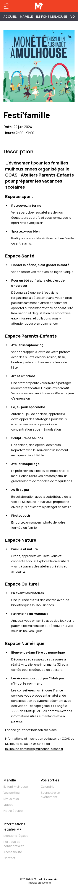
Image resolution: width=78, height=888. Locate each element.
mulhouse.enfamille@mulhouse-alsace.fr (34, 749)
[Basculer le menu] (6, 6)
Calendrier (48, 786)
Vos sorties (11, 792)
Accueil (9, 16)
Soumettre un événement (50, 794)
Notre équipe (13, 811)
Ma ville (9, 780)
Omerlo (46, 883)
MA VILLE (26, 16)
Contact (9, 858)
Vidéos (8, 805)
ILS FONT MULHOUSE (51, 16)
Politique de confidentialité (13, 844)
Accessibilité (12, 852)
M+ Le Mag (11, 799)
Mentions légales (15, 836)
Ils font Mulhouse (15, 786)
